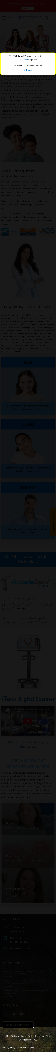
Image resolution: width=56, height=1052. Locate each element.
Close (28, 70)
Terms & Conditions (26, 1047)
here (26, 59)
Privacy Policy (9, 1047)
